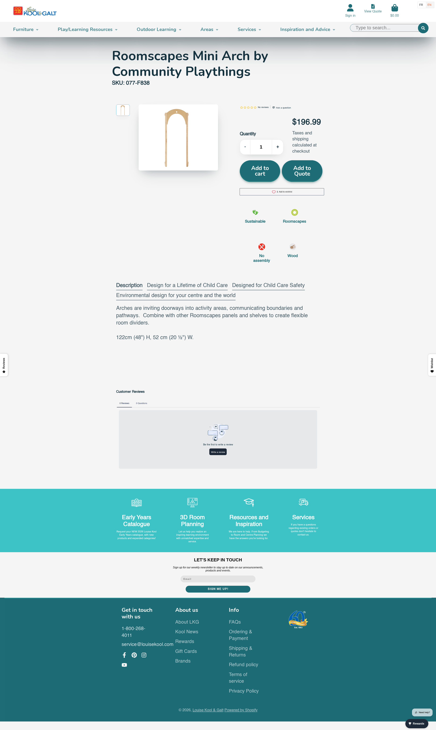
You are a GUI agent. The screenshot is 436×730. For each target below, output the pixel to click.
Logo (35, 10)
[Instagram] (144, 655)
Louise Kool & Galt (208, 710)
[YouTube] (124, 665)
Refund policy (243, 664)
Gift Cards (186, 651)
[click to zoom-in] (178, 137)
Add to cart (260, 171)
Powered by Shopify (241, 710)
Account (350, 11)
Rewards (184, 641)
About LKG (187, 622)
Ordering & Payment (240, 635)
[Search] (423, 28)
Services (247, 29)
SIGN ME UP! (218, 589)
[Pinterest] (134, 655)
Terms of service (238, 678)
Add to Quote (302, 171)
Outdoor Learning (156, 29)
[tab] (129, 286)
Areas (206, 29)
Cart (394, 11)
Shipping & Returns (240, 651)
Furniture (23, 29)
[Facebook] (124, 655)
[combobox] (389, 28)
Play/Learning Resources (85, 29)
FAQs (235, 622)
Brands (183, 661)
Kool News (186, 632)
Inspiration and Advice (305, 29)
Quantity (248, 134)
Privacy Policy (244, 691)
